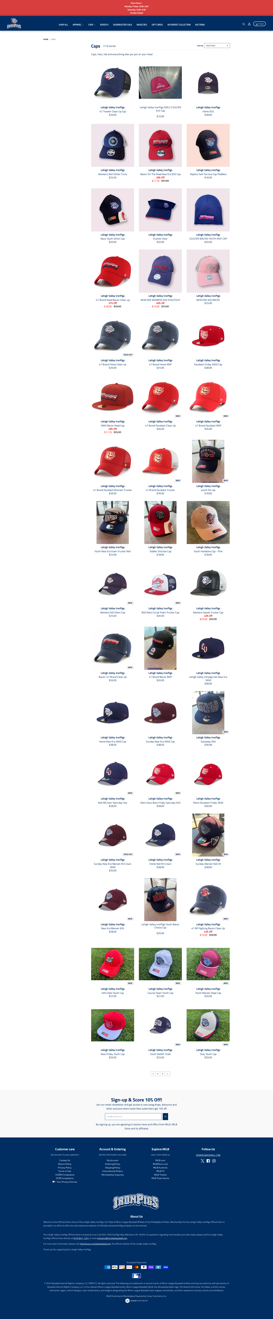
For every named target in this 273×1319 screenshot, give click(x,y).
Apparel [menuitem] (77, 24)
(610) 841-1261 (81, 1238)
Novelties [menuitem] (142, 24)
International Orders (112, 1171)
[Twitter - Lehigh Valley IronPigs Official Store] (202, 1161)
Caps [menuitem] (90, 24)
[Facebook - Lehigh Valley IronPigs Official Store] (208, 1161)
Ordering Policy (112, 1164)
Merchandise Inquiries (112, 1174)
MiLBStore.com (160, 1164)
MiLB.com (160, 1160)
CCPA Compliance (65, 1178)
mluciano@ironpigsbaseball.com (112, 1238)
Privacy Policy (65, 1167)
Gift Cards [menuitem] (157, 24)
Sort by (200, 46)
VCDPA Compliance (64, 1174)
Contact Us (64, 1160)
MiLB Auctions (160, 1167)
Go (165, 1116)
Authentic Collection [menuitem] (179, 24)
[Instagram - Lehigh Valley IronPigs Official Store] (214, 1161)
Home (45, 39)
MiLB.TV (160, 1171)
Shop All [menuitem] (63, 24)
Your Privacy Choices (66, 1181)
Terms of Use (64, 1171)
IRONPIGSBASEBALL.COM (208, 1155)
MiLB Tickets (160, 1174)
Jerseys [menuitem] (104, 24)
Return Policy (64, 1164)
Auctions (200, 24)
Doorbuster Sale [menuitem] (122, 24)
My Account (112, 1160)
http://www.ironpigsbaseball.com (95, 1243)
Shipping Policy (112, 1167)
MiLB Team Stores (160, 1178)
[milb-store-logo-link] (136, 1277)
